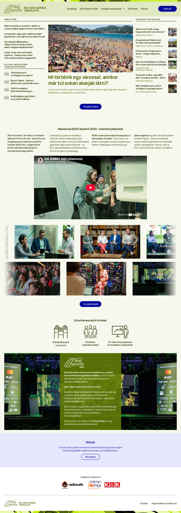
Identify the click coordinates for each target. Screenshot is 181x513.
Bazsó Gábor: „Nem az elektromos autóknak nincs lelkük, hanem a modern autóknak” (25, 84)
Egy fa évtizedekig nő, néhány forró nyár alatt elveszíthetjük (151, 63)
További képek (90, 304)
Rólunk (144, 8)
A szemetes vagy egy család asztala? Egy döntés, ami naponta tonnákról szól (24, 35)
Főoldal (144, 503)
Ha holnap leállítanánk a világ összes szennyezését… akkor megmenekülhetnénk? (18, 44)
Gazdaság (158, 46)
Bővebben (90, 456)
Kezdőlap (72, 8)
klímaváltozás (142, 68)
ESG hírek (133, 8)
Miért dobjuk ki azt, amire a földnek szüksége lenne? (149, 87)
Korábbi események (111, 8)
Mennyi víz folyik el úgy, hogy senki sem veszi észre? (150, 30)
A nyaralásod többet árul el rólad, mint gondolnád (148, 41)
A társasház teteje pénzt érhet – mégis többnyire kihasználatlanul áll (148, 53)
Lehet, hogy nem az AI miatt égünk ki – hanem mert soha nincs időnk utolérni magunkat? (20, 55)
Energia (139, 57)
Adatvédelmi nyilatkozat (164, 503)
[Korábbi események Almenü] (124, 9)
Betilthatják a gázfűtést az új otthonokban (23, 98)
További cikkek (90, 106)
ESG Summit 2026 (89, 8)
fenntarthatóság (144, 35)
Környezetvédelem (144, 70)
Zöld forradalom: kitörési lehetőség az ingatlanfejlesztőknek (22, 91)
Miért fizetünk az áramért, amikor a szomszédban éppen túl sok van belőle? (24, 27)
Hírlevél (167, 8)
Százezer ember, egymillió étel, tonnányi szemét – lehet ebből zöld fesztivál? (150, 77)
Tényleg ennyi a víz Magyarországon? (22, 74)
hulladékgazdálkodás (146, 92)
